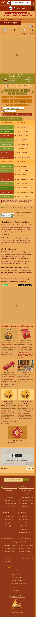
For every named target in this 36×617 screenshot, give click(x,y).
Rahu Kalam (25, 526)
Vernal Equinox (9, 497)
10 (7, 99)
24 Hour (19, 86)
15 (27, 99)
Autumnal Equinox (10, 503)
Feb (10, 90)
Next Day (27, 114)
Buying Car (8, 523)
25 (7, 104)
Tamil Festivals (25, 555)
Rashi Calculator (17, 577)
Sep (13, 93)
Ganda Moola (25, 519)
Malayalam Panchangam (19, 583)
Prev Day (7, 114)
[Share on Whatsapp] (5, 285)
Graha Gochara (26, 506)
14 (23, 99)
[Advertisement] (18, 55)
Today (17, 114)
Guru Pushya (8, 558)
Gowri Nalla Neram (27, 545)
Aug (9, 93)
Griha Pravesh (9, 519)
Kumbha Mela (16, 590)
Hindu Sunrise (16, 574)
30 (27, 104)
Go (26, 479)
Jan (6, 90)
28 (19, 104)
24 (30, 102)
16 (30, 99)
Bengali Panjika (16, 587)
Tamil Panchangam (27, 542)
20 (15, 102)
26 (11, 104)
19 (11, 102)
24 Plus (26, 86)
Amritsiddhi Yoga (10, 545)
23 (27, 102)
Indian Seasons (16, 571)
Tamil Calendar (25, 548)
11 (11, 99)
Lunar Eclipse (9, 494)
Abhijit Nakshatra (26, 532)
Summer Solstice (10, 500)
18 (7, 102)
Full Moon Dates (26, 490)
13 (19, 99)
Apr (18, 90)
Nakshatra (24, 529)
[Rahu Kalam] (29, 157)
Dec (25, 93)
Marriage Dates (9, 516)
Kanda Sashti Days (27, 558)
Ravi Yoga (8, 561)
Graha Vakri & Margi (27, 503)
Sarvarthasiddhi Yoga (11, 542)
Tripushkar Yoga (9, 551)
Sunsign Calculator (17, 580)
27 (15, 104)
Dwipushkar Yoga (10, 548)
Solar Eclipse (9, 490)
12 (15, 99)
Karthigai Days (25, 551)
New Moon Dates (26, 494)
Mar (14, 90)
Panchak (23, 516)
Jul (29, 90)
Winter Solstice (9, 506)
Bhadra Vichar (25, 523)
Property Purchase (10, 526)
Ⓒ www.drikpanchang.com (17, 612)
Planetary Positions (27, 497)
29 (23, 104)
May (21, 90)
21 (19, 102)
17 (4, 102)
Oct (17, 93)
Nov (21, 93)
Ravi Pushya (8, 555)
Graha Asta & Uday (27, 500)
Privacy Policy (17, 614)
